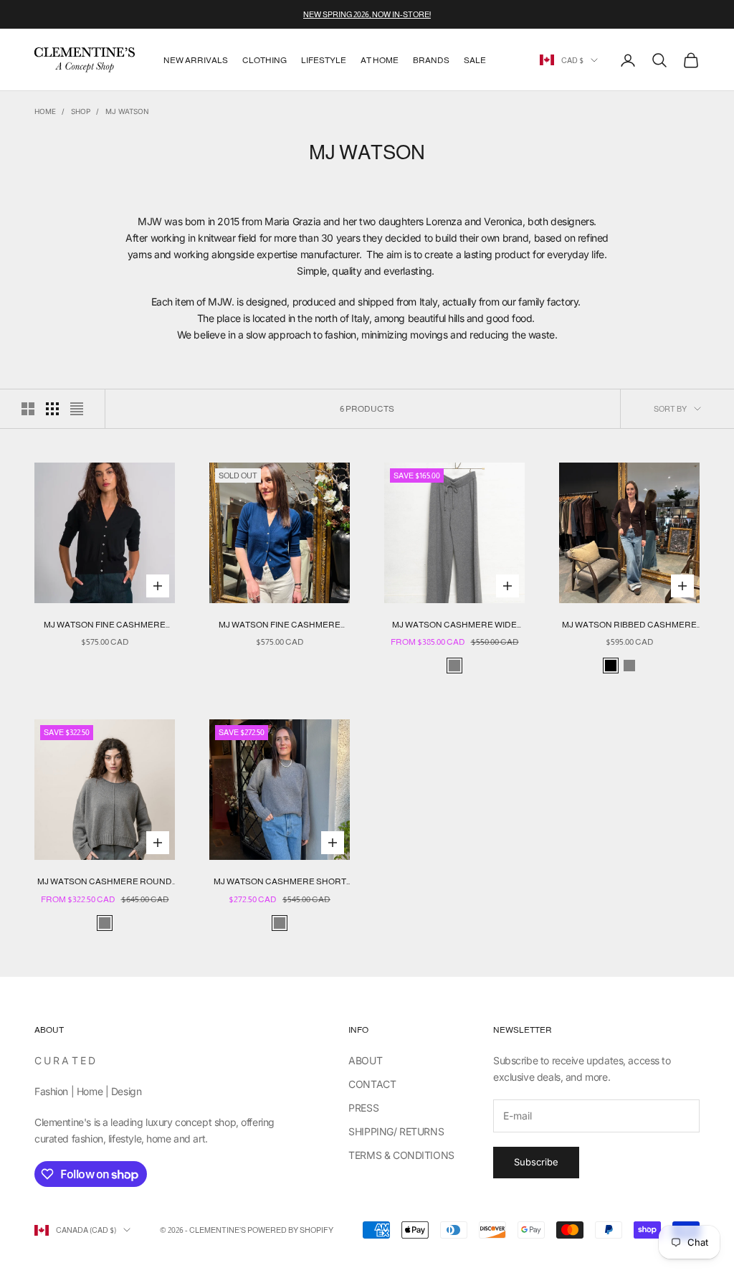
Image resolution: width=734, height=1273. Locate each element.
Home (45, 111)
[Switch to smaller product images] (52, 408)
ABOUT (365, 1060)
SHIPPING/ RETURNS (396, 1131)
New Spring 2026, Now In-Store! (367, 14)
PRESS (363, 1108)
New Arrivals (195, 60)
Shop (80, 111)
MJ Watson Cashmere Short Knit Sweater (280, 882)
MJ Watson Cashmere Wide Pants (454, 626)
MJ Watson (127, 111)
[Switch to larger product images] (28, 408)
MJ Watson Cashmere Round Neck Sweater (104, 882)
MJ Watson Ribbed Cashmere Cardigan (629, 626)
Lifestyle (323, 60)
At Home (380, 60)
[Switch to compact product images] (76, 408)
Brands (431, 60)
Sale (475, 60)
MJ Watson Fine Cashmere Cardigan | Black (105, 626)
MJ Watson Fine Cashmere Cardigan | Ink (279, 626)
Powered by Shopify (290, 1230)
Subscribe (536, 1162)
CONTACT (372, 1084)
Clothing (264, 60)
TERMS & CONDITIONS (401, 1155)
